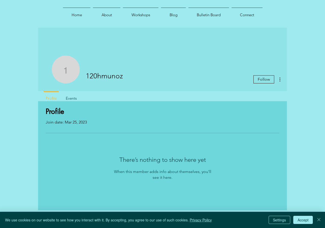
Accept (303, 219)
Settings (279, 219)
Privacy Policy (201, 219)
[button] (107, 13)
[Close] (319, 220)
